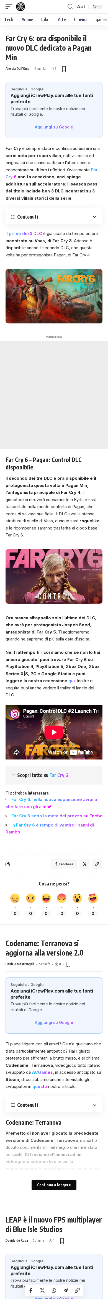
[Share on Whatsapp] (54, 1290)
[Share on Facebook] (31, 1290)
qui (71, 680)
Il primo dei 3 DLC (24, 233)
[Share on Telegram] (65, 1290)
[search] (70, 6)
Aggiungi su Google (54, 127)
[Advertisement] (54, 395)
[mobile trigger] (10, 6)
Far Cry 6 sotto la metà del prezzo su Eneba (56, 815)
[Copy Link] (77, 1290)
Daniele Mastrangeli (20, 964)
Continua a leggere (54, 1184)
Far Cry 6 (59, 775)
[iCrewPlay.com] (20, 6)
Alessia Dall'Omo (18, 68)
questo (39, 1086)
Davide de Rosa (17, 1240)
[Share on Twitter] (42, 1290)
